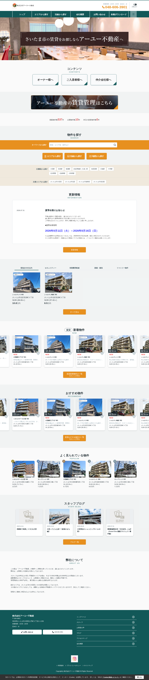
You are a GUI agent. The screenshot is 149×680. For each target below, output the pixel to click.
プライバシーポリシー (74, 665)
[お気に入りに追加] (38, 290)
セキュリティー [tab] (50, 268)
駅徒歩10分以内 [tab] (26, 268)
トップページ (81, 617)
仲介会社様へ (103, 79)
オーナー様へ (45, 79)
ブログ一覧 (74, 542)
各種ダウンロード (119, 14)
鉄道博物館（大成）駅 (81, 169)
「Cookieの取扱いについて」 (111, 677)
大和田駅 (71, 173)
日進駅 (102, 169)
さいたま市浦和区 (84, 182)
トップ (22, 14)
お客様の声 (80, 627)
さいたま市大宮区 (56, 182)
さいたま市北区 (70, 182)
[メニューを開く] (133, 14)
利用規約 (61, 665)
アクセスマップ (82, 638)
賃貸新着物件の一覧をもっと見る (74, 375)
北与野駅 (53, 173)
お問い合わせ (99, 14)
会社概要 (80, 14)
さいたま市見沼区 (99, 182)
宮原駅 (60, 169)
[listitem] (27, 351)
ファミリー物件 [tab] (122, 268)
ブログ (79, 633)
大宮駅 (52, 169)
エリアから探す (41, 14)
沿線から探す (61, 14)
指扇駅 (68, 169)
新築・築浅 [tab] (98, 268)
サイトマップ (88, 665)
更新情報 (74, 250)
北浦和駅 (62, 173)
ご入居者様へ (74, 79)
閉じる (139, 677)
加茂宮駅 (94, 169)
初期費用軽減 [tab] (74, 268)
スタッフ (80, 622)
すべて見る (74, 312)
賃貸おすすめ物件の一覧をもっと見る (74, 438)
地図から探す (98, 156)
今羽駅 (110, 169)
